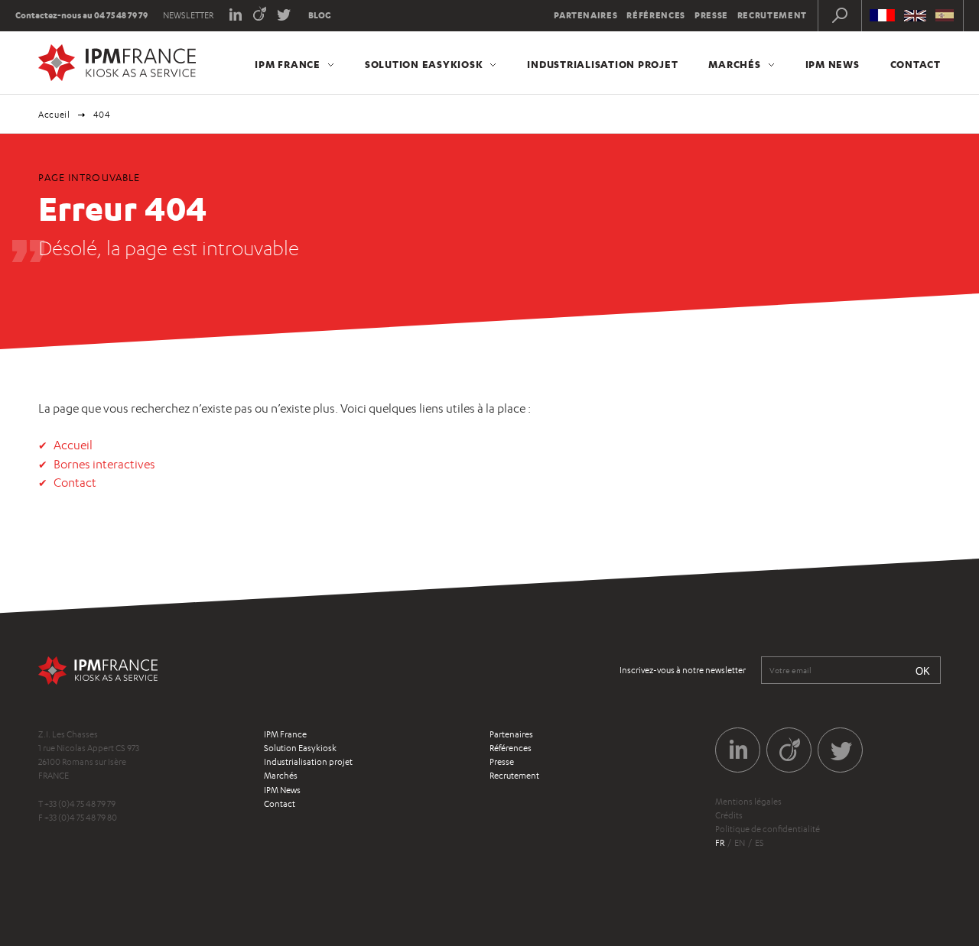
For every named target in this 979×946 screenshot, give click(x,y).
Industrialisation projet (602, 64)
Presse (711, 15)
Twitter (284, 13)
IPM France (287, 64)
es (759, 842)
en (739, 842)
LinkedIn (235, 13)
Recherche (839, 15)
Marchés (734, 64)
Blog (319, 15)
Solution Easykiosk (424, 64)
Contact (915, 64)
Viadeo (259, 13)
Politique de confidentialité (767, 829)
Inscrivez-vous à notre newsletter (683, 670)
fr (719, 842)
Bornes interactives (104, 464)
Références (655, 15)
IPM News (832, 64)
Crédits (729, 815)
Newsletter (188, 15)
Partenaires (585, 15)
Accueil (54, 114)
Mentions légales (748, 801)
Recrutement (772, 15)
